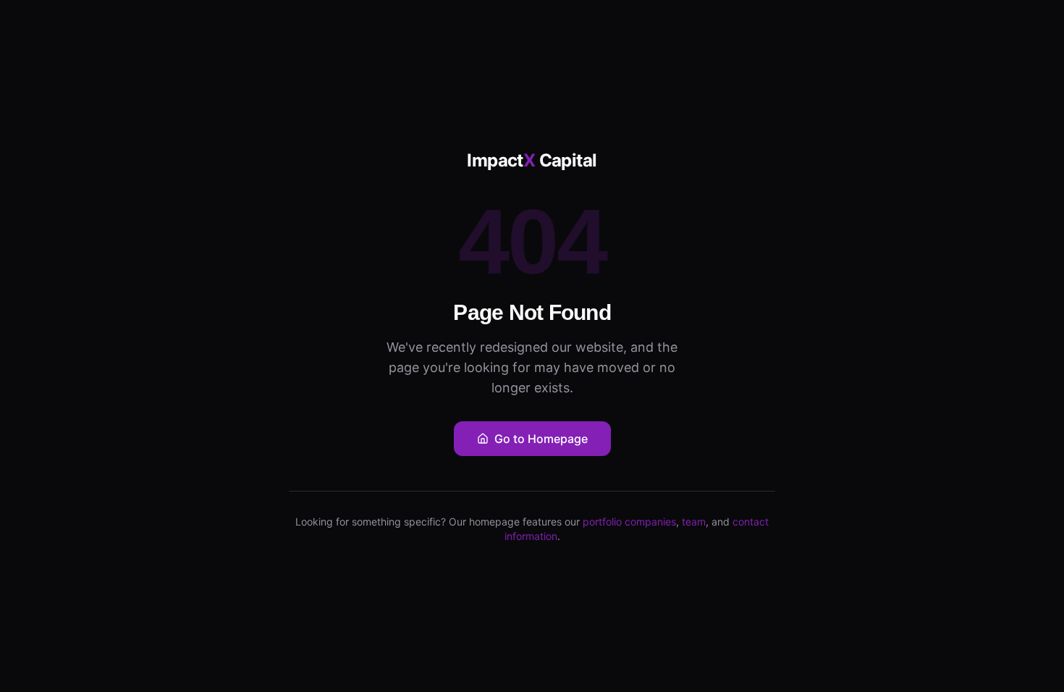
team (694, 521)
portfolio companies (629, 521)
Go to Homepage (541, 438)
